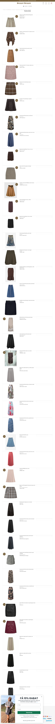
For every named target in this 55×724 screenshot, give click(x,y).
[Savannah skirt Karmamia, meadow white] (11, 392)
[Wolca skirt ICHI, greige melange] (11, 173)
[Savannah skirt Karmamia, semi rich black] (11, 526)
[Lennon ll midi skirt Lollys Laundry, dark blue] (11, 291)
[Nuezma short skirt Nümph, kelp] (11, 89)
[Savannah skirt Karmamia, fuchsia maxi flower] (11, 409)
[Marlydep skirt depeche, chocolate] (11, 509)
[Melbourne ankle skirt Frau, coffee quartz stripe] (11, 375)
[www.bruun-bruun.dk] (24, 3)
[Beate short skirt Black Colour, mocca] (11, 157)
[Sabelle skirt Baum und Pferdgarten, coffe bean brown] (11, 274)
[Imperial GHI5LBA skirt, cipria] (11, 476)
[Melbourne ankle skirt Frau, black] (11, 661)
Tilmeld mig (29, 712)
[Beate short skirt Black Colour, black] (11, 224)
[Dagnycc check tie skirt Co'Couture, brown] (11, 39)
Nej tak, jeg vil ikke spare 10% (29, 720)
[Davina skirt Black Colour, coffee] (11, 207)
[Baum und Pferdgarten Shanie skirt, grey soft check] (11, 493)
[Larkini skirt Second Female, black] (11, 341)
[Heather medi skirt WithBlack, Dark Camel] (11, 190)
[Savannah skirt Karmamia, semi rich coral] (11, 459)
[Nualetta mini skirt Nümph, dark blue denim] (11, 308)
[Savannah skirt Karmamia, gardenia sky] (11, 425)
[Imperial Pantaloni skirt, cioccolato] (11, 358)
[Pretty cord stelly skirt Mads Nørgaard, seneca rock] (11, 22)
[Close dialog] (42, 697)
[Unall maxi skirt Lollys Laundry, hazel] (11, 56)
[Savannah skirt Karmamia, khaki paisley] (11, 577)
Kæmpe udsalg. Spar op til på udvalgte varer (27, 0)
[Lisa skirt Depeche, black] (11, 677)
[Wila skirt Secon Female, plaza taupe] (11, 325)
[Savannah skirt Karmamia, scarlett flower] (11, 593)
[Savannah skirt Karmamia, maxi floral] (11, 123)
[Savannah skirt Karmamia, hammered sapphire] (11, 543)
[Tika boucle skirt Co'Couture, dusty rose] (11, 73)
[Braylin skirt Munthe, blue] (11, 442)
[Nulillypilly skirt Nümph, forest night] (11, 257)
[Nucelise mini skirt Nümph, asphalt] (11, 106)
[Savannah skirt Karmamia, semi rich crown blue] (11, 140)
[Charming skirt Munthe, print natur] (11, 241)
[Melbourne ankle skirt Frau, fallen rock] (11, 644)
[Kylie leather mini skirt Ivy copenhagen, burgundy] (11, 627)
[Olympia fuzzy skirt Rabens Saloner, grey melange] (11, 560)
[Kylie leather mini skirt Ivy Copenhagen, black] (11, 610)
